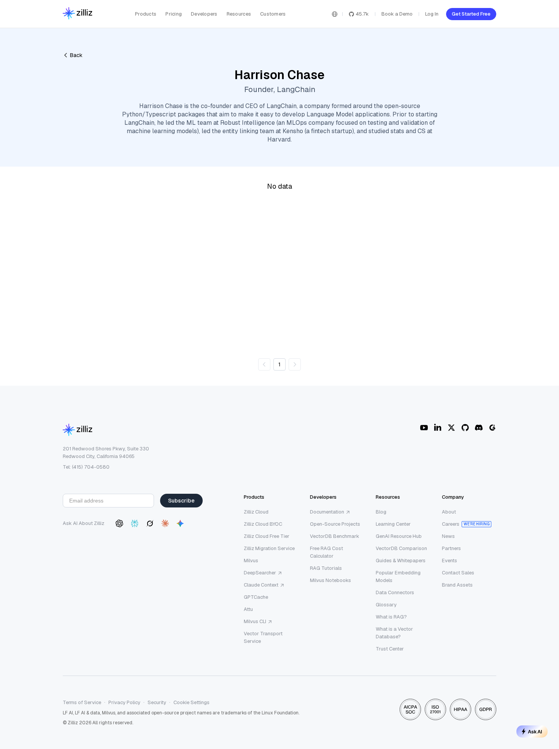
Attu (248, 609)
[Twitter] (451, 427)
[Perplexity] (134, 523)
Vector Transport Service (263, 637)
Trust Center (390, 649)
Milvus (251, 560)
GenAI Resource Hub (399, 536)
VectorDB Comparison (401, 548)
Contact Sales (458, 572)
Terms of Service (82, 702)
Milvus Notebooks (330, 580)
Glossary (386, 604)
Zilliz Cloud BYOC (263, 524)
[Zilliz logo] (77, 13)
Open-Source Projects (335, 524)
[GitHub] (465, 427)
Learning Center (393, 524)
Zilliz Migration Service (269, 548)
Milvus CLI (255, 621)
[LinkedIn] (437, 427)
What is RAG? (391, 617)
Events (449, 560)
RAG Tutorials (326, 568)
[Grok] (150, 523)
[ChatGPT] (119, 523)
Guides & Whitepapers (401, 560)
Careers (450, 524)
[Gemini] (180, 523)
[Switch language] (335, 14)
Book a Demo (397, 14)
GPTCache (256, 597)
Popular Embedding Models (398, 576)
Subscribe (181, 500)
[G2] (492, 427)
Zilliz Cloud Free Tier (266, 536)
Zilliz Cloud (256, 512)
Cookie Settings (191, 702)
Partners (451, 548)
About (449, 512)
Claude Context (261, 585)
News (448, 536)
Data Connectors (395, 592)
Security (157, 702)
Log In (431, 14)
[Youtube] (424, 427)
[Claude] (165, 523)
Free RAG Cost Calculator (326, 552)
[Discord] (479, 427)
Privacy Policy (124, 702)
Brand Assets (457, 585)
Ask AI (535, 731)
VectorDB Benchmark (334, 536)
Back (76, 55)
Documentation (327, 512)
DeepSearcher (260, 572)
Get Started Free (471, 14)
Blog (381, 512)
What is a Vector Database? (394, 633)
